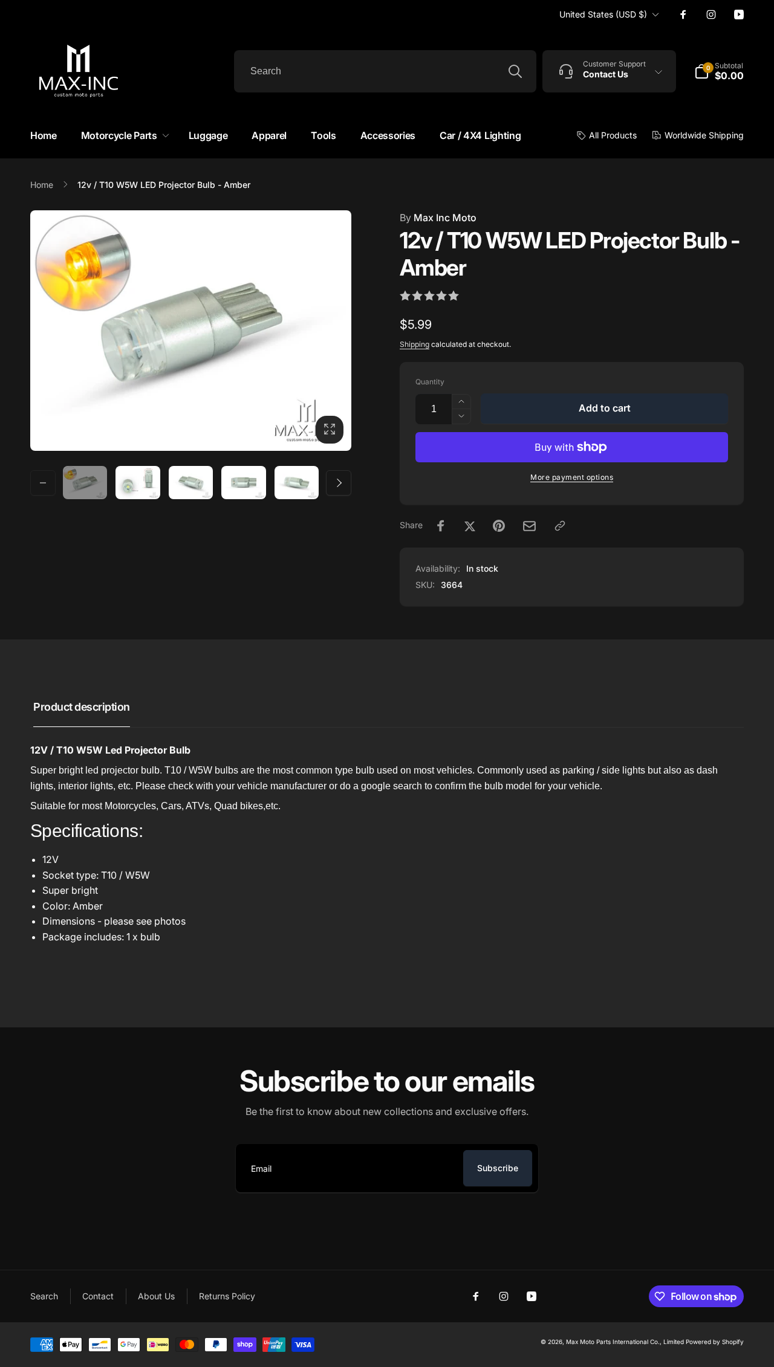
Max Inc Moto (438, 218)
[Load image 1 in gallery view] (85, 482)
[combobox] (385, 71)
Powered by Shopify (715, 1341)
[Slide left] (43, 483)
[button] (123, 135)
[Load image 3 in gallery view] (191, 482)
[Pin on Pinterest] (499, 526)
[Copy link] (560, 526)
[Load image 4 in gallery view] (243, 482)
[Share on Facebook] (441, 526)
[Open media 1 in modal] (190, 330)
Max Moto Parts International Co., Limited (625, 1341)
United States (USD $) (603, 14)
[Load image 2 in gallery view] (137, 482)
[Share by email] (529, 526)
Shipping (414, 344)
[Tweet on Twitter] (470, 526)
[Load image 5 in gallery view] (297, 482)
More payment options (571, 477)
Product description (81, 706)
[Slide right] (338, 483)
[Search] (515, 71)
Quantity (429, 382)
